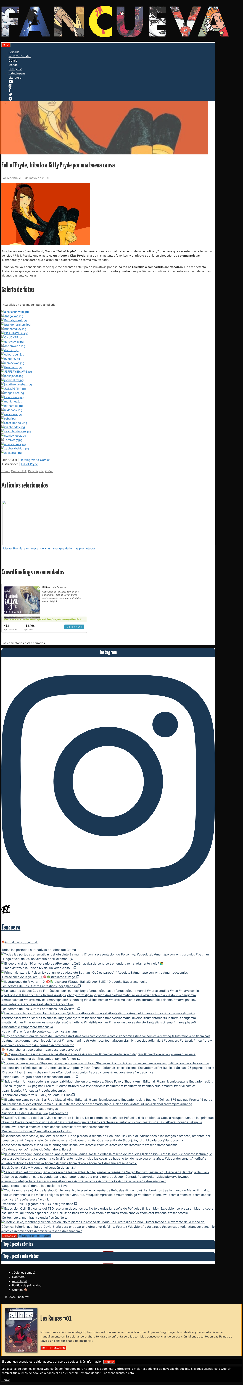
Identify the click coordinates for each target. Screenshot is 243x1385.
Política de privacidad (26, 1285)
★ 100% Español (20, 56)
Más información (91, 1361)
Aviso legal (19, 1281)
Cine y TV (15, 69)
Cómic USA (19, 471)
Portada (14, 52)
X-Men (49, 471)
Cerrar (5, 1380)
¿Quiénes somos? (23, 1272)
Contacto (18, 1277)
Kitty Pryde (35, 471)
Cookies (18, 1289)
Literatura (15, 77)
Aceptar (109, 1361)
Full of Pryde (29, 464)
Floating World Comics (35, 460)
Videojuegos (17, 73)
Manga (13, 65)
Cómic (13, 60)
